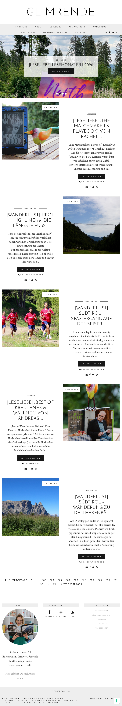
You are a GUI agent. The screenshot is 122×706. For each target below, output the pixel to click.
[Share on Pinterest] (96, 187)
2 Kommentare (31, 464)
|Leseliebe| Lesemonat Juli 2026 (61, 65)
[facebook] (109, 32)
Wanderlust (100, 27)
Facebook (62, 691)
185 (68, 580)
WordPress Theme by (104, 698)
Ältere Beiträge (71, 584)
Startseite (21, 27)
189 (100, 580)
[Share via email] (87, 187)
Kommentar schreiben (92, 182)
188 (92, 580)
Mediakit (80, 32)
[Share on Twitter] (93, 187)
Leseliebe (55, 27)
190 (108, 580)
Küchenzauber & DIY (55, 32)
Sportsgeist (28, 32)
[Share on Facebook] (90, 187)
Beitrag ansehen (61, 71)
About (39, 27)
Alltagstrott (77, 27)
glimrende (61, 12)
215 (55, 584)
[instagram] (106, 32)
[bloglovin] (113, 32)
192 (41, 584)
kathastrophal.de (57, 698)
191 (116, 580)
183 (52, 580)
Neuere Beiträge (16, 580)
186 (76, 580)
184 (60, 580)
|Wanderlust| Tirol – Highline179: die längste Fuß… (30, 220)
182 (44, 580)
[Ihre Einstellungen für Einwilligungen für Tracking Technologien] (117, 701)
